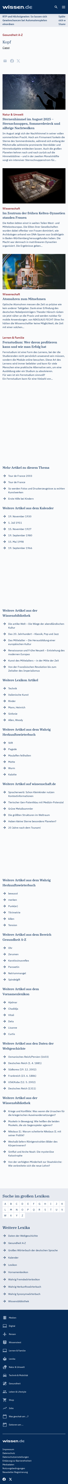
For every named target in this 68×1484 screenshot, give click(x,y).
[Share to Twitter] (18, 61)
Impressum (8, 1449)
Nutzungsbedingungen (14, 1468)
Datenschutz (9, 1453)
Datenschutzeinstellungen (16, 1457)
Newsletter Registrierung (15, 1472)
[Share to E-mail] (5, 61)
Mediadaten (8, 1464)
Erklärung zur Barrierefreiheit (17, 1460)
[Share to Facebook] (12, 61)
